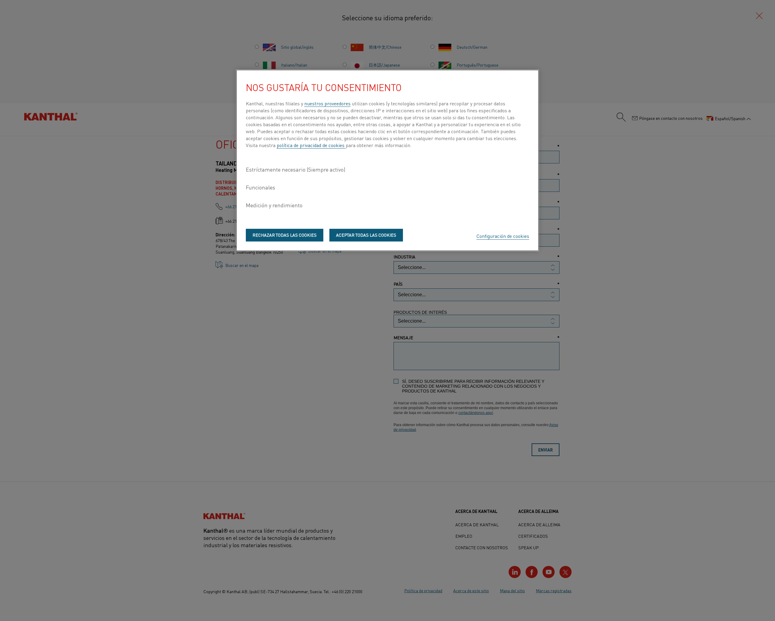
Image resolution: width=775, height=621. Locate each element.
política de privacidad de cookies (311, 145)
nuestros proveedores (327, 103)
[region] (387, 160)
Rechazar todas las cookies (284, 235)
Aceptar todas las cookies (366, 235)
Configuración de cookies (503, 235)
